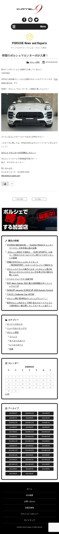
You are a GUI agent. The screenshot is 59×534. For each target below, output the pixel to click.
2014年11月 (13, 441)
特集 (11, 349)
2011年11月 (13, 464)
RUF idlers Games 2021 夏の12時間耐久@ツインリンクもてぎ (29, 284)
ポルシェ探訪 (35, 62)
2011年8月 (13, 469)
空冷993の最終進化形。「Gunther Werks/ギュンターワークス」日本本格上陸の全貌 (30, 246)
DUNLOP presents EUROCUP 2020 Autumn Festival (30, 290)
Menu (43, 26)
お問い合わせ (29, 501)
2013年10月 (29, 450)
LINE (30, 19)
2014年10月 (29, 441)
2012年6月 (46, 455)
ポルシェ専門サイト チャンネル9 (29, 9)
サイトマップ (29, 520)
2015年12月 (29, 436)
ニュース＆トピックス (17, 328)
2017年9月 (13, 432)
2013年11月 (13, 450)
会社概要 (29, 495)
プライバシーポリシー (29, 514)
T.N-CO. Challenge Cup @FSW (20, 294)
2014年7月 (13, 446)
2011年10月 (29, 464)
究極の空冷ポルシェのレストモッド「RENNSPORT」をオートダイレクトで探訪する (30, 263)
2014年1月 (46, 446)
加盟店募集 (29, 508)
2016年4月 (13, 436)
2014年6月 (29, 446)
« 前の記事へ (19, 199)
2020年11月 (29, 422)
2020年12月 (13, 422)
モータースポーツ (17, 341)
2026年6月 (13, 413)
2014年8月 (46, 441)
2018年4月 (46, 427)
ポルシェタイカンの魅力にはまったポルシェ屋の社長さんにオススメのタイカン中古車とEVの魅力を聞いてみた (30, 272)
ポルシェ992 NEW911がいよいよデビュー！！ (27, 298)
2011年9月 (46, 464)
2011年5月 (13, 473)
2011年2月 (29, 473)
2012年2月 (13, 459)
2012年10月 (13, 455)
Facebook (24, 19)
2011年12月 (46, 459)
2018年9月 (29, 427)
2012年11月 (46, 450)
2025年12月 (29, 413)
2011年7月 (29, 469)
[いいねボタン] (5, 183)
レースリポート (16, 345)
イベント (13, 336)
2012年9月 (29, 455)
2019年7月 (46, 422)
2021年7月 (46, 418)
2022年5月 (29, 418)
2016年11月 (29, 432)
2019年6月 (13, 427)
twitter (36, 19)
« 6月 (7, 394)
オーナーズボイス (15, 324)
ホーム (29, 489)
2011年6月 (46, 469)
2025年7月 (13, 418)
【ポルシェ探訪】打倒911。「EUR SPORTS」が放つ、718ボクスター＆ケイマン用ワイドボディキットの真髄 (30, 255)
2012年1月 (29, 459)
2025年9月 (46, 413)
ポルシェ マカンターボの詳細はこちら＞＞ (18, 153)
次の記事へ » (39, 199)
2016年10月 (46, 432)
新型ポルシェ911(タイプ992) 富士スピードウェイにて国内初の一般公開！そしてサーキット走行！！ (29, 304)
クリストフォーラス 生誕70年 (20, 279)
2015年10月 (46, 436)
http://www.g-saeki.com (10, 176)
